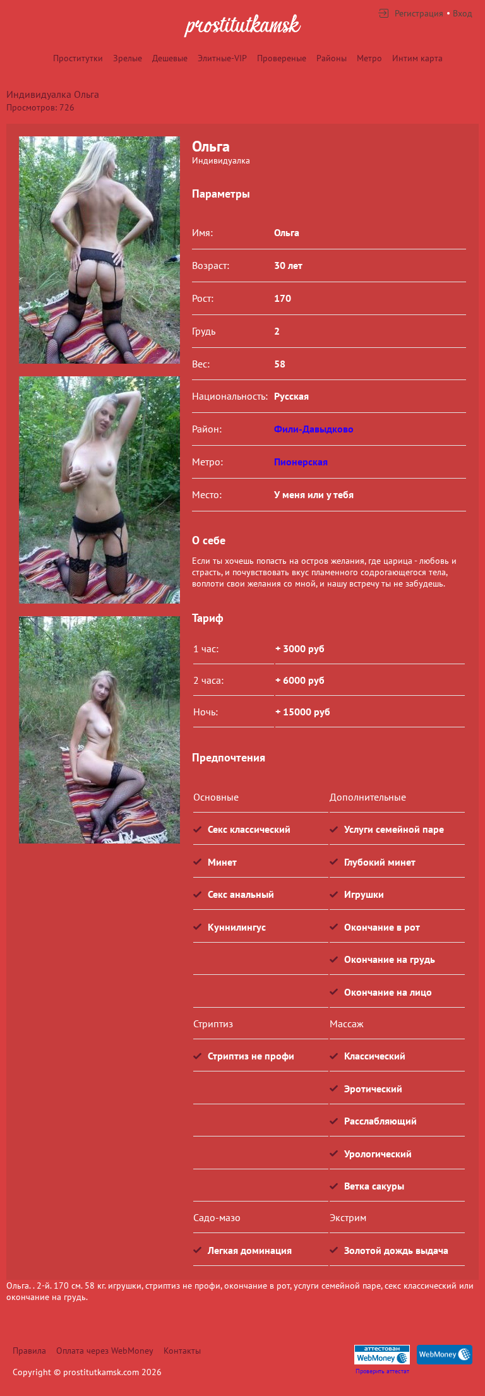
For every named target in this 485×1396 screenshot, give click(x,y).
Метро (369, 58)
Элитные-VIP (222, 58)
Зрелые (127, 58)
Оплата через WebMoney (104, 1350)
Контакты (182, 1350)
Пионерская (301, 461)
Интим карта (417, 58)
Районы (331, 58)
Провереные (281, 58)
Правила (29, 1350)
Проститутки (78, 58)
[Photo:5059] (99, 490)
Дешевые (170, 58)
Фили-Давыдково (314, 428)
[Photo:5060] (99, 730)
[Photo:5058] (99, 250)
